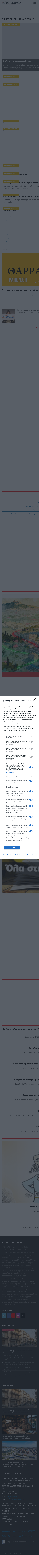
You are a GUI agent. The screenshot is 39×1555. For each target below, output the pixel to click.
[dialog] (19, 777)
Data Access (19, 855)
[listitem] (19, 737)
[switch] (31, 742)
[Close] (35, 700)
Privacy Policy (31, 855)
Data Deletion (7, 855)
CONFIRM (12, 847)
